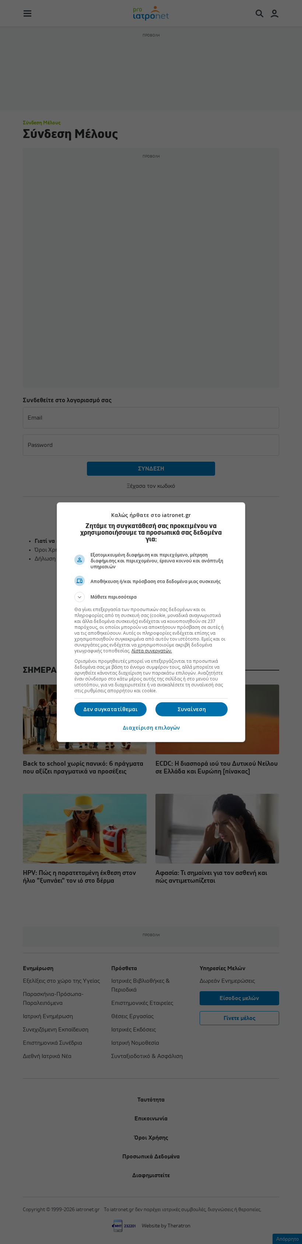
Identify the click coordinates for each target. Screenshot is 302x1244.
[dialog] (151, 622)
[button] (151, 597)
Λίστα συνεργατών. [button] (151, 651)
